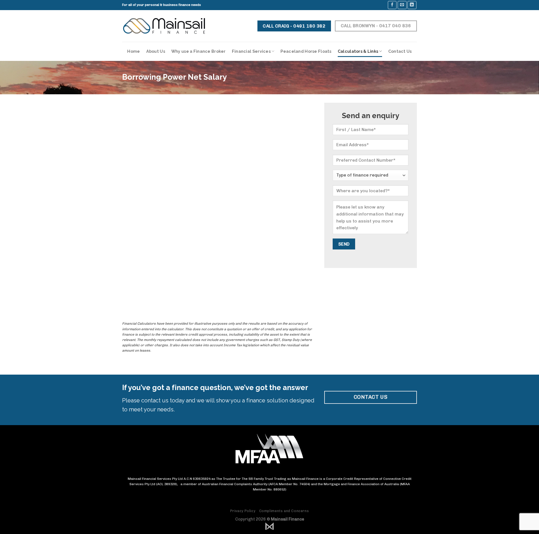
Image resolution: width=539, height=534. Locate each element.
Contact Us (400, 51)
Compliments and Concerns (284, 511)
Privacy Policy (242, 511)
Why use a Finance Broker (198, 51)
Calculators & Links (358, 51)
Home (133, 51)
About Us (155, 51)
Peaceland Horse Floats (305, 51)
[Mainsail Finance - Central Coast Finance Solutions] (164, 26)
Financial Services (251, 51)
